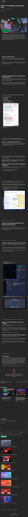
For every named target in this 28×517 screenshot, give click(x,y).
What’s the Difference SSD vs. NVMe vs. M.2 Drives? (8, 502)
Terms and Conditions (15, 509)
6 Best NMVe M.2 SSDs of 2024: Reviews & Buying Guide (9, 446)
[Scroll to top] (26, 510)
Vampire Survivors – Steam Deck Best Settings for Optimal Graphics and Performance (21, 398)
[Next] (26, 396)
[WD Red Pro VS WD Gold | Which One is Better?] (6, 467)
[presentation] (7, 392)
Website (20, 432)
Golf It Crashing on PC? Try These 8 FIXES (21, 381)
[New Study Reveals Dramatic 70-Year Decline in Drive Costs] (6, 475)
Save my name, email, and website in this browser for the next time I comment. (12, 434)
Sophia (14, 372)
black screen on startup (9, 365)
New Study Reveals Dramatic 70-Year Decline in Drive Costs (9, 478)
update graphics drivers (17, 329)
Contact (5, 509)
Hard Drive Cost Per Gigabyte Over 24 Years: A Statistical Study (10, 486)
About (2, 509)
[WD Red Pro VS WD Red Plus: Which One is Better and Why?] (6, 491)
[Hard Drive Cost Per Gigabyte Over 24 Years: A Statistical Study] (6, 483)
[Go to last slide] (1, 396)
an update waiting (6, 328)
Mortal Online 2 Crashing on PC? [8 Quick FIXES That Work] (6, 381)
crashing (14, 365)
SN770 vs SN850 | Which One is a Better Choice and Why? (9, 454)
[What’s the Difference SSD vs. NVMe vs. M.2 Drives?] (6, 499)
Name (2, 432)
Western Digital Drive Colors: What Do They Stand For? (8, 462)
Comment (2, 422)
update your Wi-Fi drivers (9, 329)
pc (22, 365)
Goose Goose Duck (18, 365)
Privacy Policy (9, 509)
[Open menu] (26, 1)
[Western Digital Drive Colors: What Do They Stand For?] (6, 459)
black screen (4, 365)
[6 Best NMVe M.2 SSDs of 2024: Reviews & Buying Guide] (6, 443)
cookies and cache (7, 62)
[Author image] (1, 8)
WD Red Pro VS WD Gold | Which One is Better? (7, 470)
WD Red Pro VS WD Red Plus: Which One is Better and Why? (9, 494)
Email (11, 432)
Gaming (2, 4)
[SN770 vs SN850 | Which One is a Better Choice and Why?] (6, 451)
